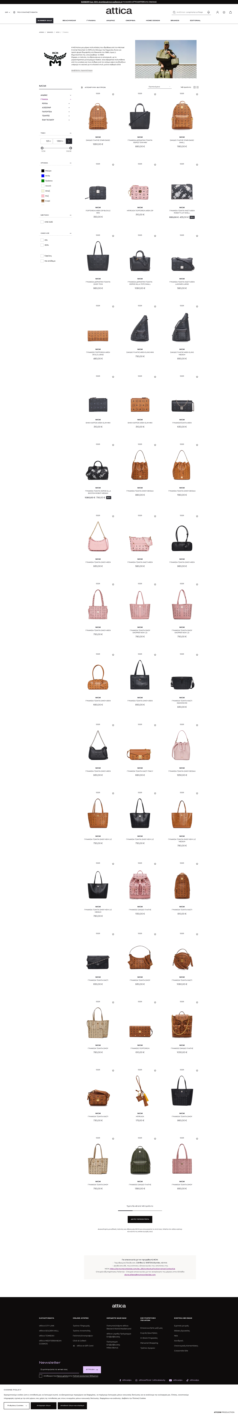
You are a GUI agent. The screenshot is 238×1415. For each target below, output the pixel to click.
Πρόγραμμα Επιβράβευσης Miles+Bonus (113, 1345)
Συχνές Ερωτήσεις (148, 1333)
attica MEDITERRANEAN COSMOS (50, 1342)
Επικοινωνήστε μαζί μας (151, 1328)
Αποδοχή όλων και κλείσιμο (72, 1405)
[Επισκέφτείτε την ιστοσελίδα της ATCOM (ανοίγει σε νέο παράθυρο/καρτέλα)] (224, 1412)
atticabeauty (158, 1380)
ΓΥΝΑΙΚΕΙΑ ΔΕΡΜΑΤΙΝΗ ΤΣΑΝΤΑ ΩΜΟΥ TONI (98, 283)
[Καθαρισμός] (204, 12)
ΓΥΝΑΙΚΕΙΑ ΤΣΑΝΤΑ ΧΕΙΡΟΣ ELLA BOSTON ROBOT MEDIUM (98, 492)
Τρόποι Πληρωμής (81, 1326)
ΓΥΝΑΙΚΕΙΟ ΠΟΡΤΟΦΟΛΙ (140, 1048)
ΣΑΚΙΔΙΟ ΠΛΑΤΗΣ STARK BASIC (98, 140)
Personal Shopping (149, 1343)
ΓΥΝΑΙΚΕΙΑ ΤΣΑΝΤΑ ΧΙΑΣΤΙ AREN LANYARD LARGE (182, 283)
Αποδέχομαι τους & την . (71, 1376)
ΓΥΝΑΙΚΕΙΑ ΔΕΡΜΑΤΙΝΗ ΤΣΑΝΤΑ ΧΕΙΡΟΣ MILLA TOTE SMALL (140, 283)
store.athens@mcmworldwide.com (140, 1275)
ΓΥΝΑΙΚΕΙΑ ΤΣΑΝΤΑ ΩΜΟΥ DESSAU (140, 491)
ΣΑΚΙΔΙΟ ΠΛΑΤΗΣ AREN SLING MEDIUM (182, 353)
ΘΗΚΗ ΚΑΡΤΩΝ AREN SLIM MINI (98, 423)
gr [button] (6, 12)
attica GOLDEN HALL (49, 1331)
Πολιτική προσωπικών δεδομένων (85, 1376)
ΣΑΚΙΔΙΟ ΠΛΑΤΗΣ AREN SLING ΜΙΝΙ (140, 352)
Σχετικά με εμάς (181, 1326)
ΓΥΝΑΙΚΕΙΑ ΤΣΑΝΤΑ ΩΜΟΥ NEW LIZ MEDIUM (182, 840)
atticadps (126, 1380)
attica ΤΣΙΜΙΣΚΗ (46, 1336)
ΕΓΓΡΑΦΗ (90, 1369)
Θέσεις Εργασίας (182, 1331)
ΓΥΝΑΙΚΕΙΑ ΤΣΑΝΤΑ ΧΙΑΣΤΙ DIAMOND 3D (182, 702)
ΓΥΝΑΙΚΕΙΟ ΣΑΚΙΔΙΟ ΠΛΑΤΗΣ (140, 909)
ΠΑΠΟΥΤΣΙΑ (47, 112)
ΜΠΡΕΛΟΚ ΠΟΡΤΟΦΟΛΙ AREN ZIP (140, 210)
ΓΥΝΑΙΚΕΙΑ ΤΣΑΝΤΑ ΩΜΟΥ (140, 980)
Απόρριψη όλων (44, 1405)
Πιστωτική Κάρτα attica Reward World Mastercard (119, 1327)
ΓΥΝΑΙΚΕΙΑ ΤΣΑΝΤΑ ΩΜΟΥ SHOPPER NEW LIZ (140, 631)
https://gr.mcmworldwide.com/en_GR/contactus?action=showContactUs (142, 1269)
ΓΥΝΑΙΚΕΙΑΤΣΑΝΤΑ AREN (182, 423)
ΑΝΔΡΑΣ (44, 95)
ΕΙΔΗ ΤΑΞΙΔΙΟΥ (48, 120)
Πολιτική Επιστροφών (83, 1336)
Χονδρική (178, 1341)
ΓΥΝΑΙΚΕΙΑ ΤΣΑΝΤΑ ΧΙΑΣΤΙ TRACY (140, 771)
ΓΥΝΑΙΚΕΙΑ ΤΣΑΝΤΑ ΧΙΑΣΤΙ (182, 909)
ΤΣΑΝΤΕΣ (46, 116)
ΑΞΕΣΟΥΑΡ (46, 107)
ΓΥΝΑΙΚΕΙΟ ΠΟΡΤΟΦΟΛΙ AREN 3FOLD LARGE (98, 353)
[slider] (42, 148)
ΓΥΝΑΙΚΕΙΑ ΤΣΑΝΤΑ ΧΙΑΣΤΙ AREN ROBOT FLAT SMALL (182, 212)
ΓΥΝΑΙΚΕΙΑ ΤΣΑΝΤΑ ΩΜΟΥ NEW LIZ (98, 839)
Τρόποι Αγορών (147, 1348)
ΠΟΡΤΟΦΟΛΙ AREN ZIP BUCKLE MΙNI (98, 212)
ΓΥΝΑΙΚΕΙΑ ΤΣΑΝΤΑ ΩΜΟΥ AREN (98, 562)
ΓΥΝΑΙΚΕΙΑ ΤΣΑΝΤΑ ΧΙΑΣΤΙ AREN (140, 562)
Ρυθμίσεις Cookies (15, 1405)
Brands (50, 32)
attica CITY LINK (46, 1326)
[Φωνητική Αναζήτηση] (208, 12)
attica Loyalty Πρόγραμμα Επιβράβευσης (119, 1335)
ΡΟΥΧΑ (45, 103)
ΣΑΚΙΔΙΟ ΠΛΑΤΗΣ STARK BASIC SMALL (182, 141)
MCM (57, 32)
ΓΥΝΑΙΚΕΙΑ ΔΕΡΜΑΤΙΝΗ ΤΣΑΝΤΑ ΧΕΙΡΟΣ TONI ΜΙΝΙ (140, 141)
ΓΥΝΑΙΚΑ (44, 99)
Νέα (176, 1336)
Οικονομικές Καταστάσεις (186, 1346)
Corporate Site (181, 1351)
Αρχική (41, 32)
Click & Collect (79, 1341)
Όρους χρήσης (62, 1376)
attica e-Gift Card (85, 1346)
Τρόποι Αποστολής (81, 1331)
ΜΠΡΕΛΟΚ (140, 1116)
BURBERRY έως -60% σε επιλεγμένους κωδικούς (101, 2)
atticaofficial (145, 1380)
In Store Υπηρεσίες (149, 1338)
